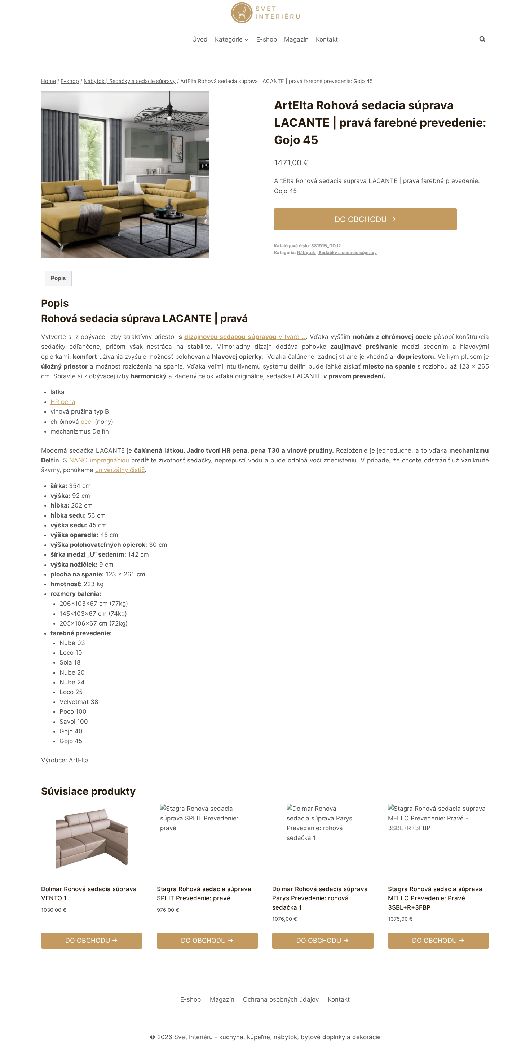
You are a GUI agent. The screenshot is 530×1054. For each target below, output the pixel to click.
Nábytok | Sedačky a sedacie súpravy (337, 252)
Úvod (200, 39)
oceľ (87, 421)
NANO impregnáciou (99, 460)
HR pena (62, 401)
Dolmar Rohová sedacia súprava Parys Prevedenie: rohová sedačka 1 (320, 898)
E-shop (266, 39)
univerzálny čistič (120, 470)
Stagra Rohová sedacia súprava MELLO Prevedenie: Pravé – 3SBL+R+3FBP (435, 898)
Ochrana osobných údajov (281, 999)
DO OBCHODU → (365, 219)
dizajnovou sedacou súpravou (230, 336)
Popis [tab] (58, 278)
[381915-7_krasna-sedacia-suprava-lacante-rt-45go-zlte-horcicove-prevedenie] (125, 174)
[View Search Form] (482, 39)
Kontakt (327, 39)
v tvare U (291, 336)
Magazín (296, 39)
